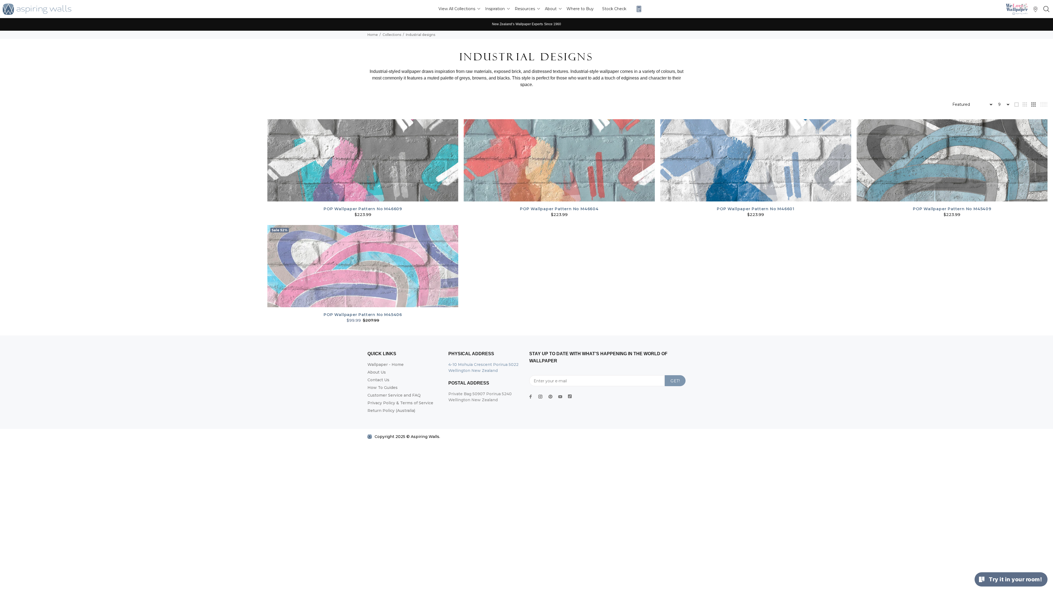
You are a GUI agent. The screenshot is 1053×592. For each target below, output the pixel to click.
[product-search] (1045, 9)
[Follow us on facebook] (530, 396)
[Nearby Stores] (1035, 10)
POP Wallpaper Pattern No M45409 (952, 208)
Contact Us (378, 379)
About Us (376, 372)
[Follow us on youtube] (560, 396)
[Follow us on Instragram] (1018, 9)
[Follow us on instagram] (540, 396)
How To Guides (382, 387)
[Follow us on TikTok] (570, 395)
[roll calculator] (637, 9)
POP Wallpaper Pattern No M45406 (363, 314)
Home (372, 35)
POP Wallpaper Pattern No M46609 (363, 208)
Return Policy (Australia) (391, 410)
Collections (392, 35)
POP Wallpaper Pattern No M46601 (755, 208)
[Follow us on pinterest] (550, 396)
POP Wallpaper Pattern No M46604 (559, 208)
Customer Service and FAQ (394, 395)
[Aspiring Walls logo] (37, 9)
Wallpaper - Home (385, 364)
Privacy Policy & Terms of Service (400, 402)
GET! (675, 380)
